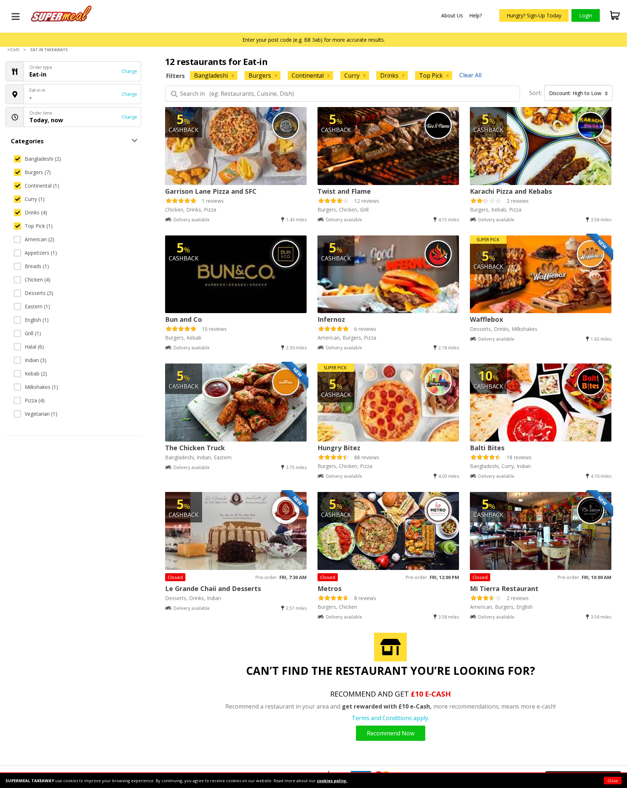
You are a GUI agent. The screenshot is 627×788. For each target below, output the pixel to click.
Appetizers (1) (41, 252)
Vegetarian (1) (41, 413)
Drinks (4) (36, 212)
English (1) (37, 319)
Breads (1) (37, 266)
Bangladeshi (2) (43, 158)
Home (14, 49)
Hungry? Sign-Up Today (534, 15)
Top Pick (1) (39, 225)
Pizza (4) (35, 400)
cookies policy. (332, 780)
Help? (475, 15)
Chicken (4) (37, 279)
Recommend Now (390, 733)
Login (585, 15)
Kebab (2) (36, 373)
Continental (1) (42, 185)
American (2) (39, 239)
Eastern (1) (37, 306)
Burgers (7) (38, 172)
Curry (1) (35, 199)
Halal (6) (34, 346)
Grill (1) (33, 333)
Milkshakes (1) (41, 386)
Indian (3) (35, 360)
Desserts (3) (39, 293)
